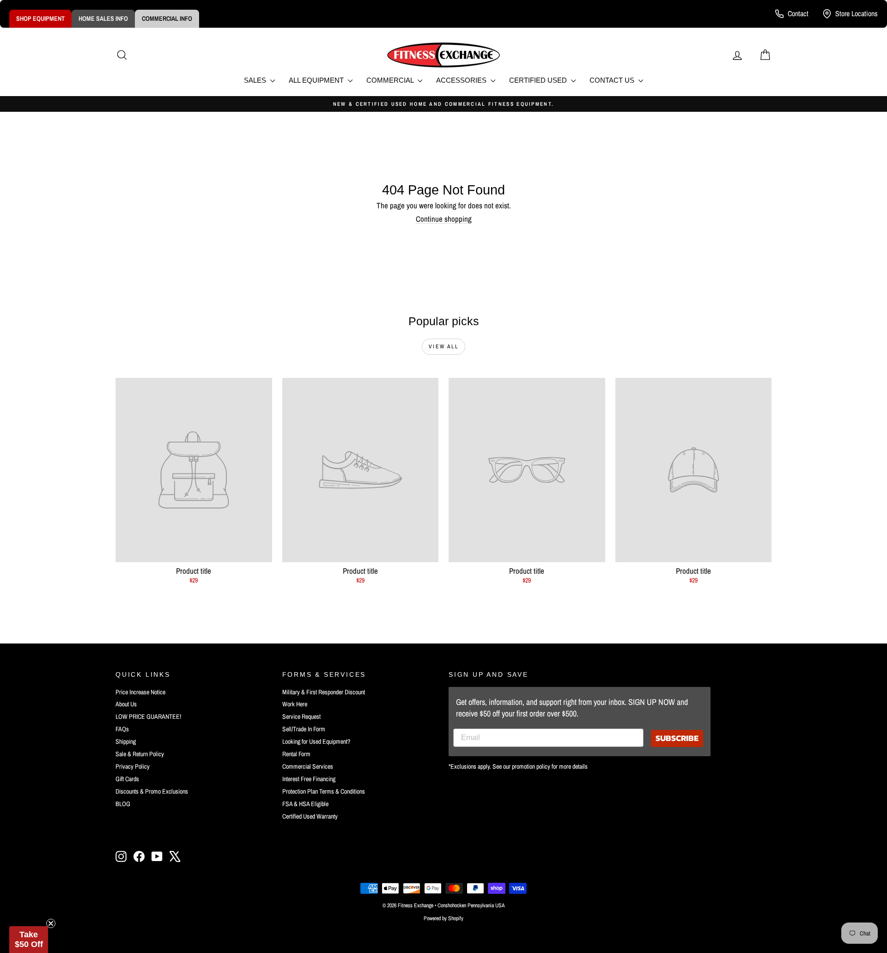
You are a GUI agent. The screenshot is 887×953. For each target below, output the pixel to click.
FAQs (122, 729)
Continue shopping (444, 218)
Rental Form (296, 754)
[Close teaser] (50, 923)
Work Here (294, 704)
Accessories (462, 80)
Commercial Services (307, 766)
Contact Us (612, 80)
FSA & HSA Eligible (305, 804)
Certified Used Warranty (310, 816)
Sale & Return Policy (139, 754)
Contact (798, 13)
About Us (126, 704)
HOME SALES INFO (103, 18)
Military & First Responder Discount (323, 692)
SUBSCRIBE (677, 738)
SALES (256, 80)
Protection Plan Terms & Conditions (323, 791)
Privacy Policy (132, 766)
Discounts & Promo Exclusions (151, 791)
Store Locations (856, 13)
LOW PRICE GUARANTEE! (148, 716)
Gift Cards (127, 779)
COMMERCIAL (390, 80)
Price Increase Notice (140, 692)
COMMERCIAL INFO (167, 18)
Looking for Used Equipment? (316, 741)
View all (443, 346)
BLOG (122, 804)
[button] (28, 939)
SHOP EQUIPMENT (40, 18)
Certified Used (539, 80)
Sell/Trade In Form (303, 729)
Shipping (125, 741)
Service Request (301, 716)
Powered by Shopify (443, 918)
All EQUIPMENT (317, 80)
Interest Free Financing (308, 779)
